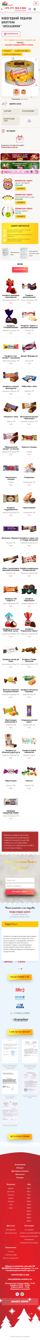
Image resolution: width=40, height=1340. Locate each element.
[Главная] (8, 3)
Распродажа (29, 1239)
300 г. (29, 1188)
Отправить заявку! (20, 892)
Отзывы (20, 1178)
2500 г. (29, 1214)
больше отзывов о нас (20, 977)
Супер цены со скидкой (29, 1236)
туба (11, 1205)
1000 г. (29, 1201)
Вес (29, 1184)
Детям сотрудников (12, 54)
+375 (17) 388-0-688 (15, 8)
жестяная (11, 1191)
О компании (20, 1164)
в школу (7, 51)
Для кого (11, 1226)
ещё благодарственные (20, 1137)
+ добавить (20, 189)
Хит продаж (29, 1230)
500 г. (29, 1191)
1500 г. (29, 1208)
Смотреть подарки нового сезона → (20, 45)
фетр (11, 1208)
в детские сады (21, 51)
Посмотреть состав (9, 147)
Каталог (20, 1168)
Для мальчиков (11, 1233)
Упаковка (11, 1184)
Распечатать (12, 34)
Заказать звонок (20, 1301)
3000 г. (29, 1218)
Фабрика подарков (23, 1337)
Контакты (20, 1174)
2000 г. (29, 1211)
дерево (11, 1188)
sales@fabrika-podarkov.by (20, 1279)
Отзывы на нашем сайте (20, 917)
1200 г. (29, 1205)
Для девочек (11, 1230)
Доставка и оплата (20, 1171)
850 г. (29, 1198)
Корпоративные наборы (29, 1243)
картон (11, 1198)
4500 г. (29, 1221)
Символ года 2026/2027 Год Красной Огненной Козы (29, 1233)
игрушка (11, 1201)
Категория (29, 1226)
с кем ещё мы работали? (20, 1032)
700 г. (29, 1195)
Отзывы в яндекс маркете (20, 912)
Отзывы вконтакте (20, 914)
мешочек (10, 1195)
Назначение (10, 1247)
